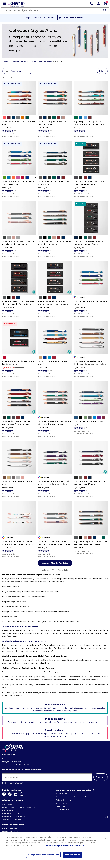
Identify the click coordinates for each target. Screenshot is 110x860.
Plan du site (60, 806)
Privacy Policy (52, 845)
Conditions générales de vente (14, 816)
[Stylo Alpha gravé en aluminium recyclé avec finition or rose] (19, 398)
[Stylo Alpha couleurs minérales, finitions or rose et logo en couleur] (55, 518)
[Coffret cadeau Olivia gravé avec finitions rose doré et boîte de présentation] (19, 278)
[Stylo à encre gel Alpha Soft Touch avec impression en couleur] (91, 518)
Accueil (5, 62)
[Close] (105, 839)
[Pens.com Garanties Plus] (12, 748)
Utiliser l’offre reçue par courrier (68, 803)
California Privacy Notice (71, 845)
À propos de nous (9, 804)
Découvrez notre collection (40, 62)
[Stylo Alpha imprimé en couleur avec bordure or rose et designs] (19, 518)
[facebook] (4, 795)
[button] (4, 117)
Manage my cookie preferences (43, 854)
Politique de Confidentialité (13, 783)
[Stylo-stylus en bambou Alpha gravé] (55, 338)
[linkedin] (16, 795)
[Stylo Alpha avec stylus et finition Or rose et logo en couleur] (55, 398)
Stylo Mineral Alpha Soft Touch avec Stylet (24, 641)
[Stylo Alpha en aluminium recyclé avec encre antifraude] (91, 458)
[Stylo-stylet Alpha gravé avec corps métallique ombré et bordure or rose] (91, 98)
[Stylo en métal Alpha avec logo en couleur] (91, 278)
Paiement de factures (64, 800)
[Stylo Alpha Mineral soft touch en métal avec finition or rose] (19, 218)
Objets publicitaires (10, 831)
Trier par (7, 71)
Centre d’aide (61, 794)
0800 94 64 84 (22, 765)
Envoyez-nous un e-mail (11, 762)
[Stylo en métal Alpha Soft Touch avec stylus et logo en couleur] (55, 458)
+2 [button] (33, 178)
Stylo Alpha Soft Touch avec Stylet (20, 626)
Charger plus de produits (55, 563)
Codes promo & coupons (12, 828)
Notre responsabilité (10, 810)
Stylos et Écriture (18, 62)
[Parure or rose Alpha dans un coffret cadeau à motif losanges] (55, 278)
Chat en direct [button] (8, 758)
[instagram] (10, 795)
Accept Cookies (72, 854)
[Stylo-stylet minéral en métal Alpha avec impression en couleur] (91, 338)
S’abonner (100, 777)
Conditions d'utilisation (11, 813)
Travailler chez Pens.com (12, 820)
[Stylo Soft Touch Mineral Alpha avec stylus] (19, 458)
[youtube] (21, 795)
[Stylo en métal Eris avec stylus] (91, 398)
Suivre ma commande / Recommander (71, 797)
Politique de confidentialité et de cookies (18, 807)
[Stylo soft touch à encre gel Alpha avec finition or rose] (55, 218)
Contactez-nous (62, 809)
